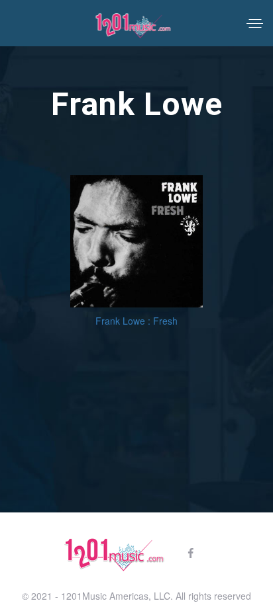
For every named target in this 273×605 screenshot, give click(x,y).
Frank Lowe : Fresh (136, 320)
